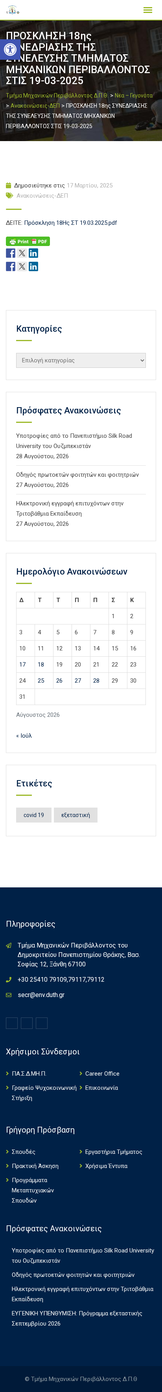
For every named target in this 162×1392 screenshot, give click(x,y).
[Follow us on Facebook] (10, 252)
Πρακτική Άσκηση (35, 1166)
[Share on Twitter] (22, 266)
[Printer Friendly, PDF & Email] (28, 241)
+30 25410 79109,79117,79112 (61, 979)
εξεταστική (75, 815)
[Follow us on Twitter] (22, 252)
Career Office (102, 1073)
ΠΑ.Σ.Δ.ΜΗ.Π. (29, 1073)
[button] (10, 49)
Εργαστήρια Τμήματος (113, 1151)
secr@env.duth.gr (41, 995)
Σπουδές (23, 1151)
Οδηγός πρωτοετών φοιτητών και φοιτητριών (77, 474)
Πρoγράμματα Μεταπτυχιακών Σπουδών (33, 1190)
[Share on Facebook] (10, 266)
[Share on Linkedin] (33, 266)
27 (78, 680)
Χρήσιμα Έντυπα (106, 1166)
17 (22, 664)
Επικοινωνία (101, 1087)
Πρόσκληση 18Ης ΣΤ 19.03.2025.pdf (70, 222)
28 (96, 680)
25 (41, 680)
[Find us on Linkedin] (33, 252)
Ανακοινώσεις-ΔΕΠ (42, 195)
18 (41, 664)
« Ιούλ (24, 735)
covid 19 (34, 815)
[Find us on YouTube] (45, 252)
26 (59, 680)
